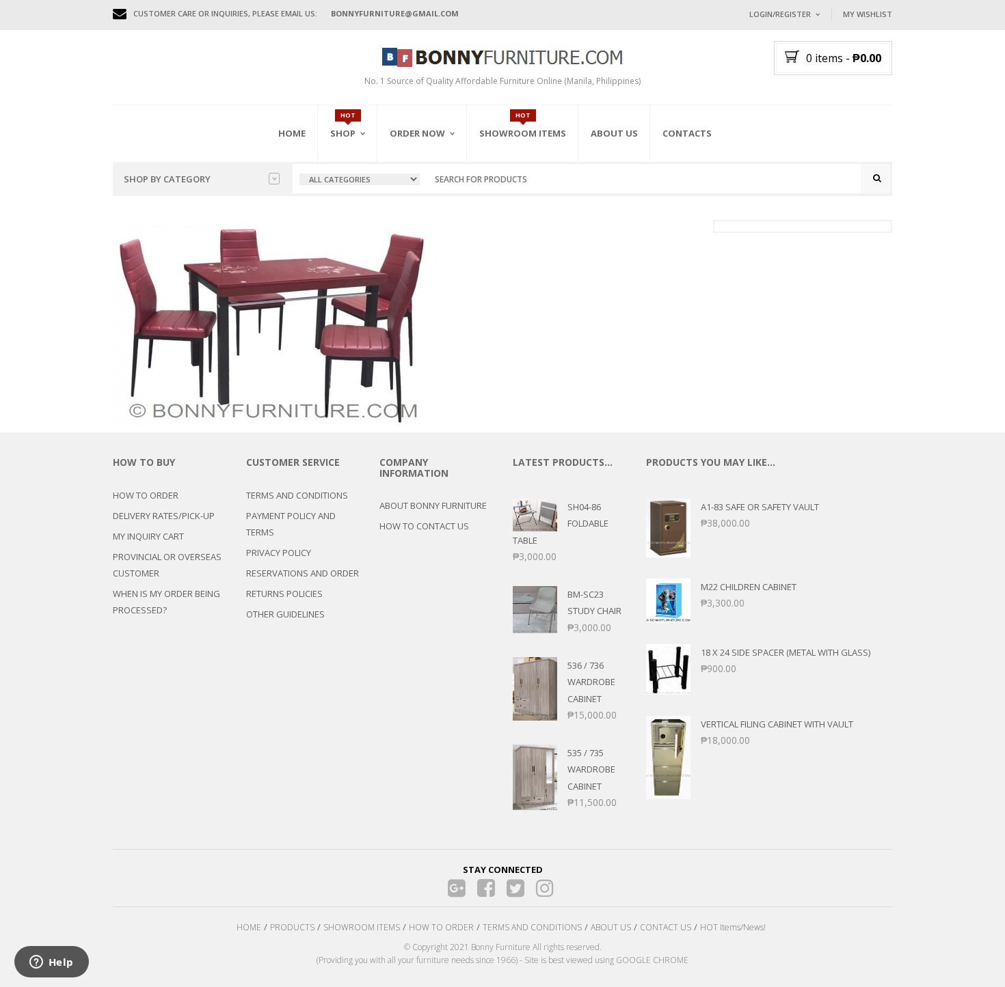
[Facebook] (486, 888)
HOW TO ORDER (145, 495)
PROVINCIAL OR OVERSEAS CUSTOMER (167, 565)
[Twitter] (516, 888)
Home (292, 133)
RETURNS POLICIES (284, 593)
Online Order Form (433, 210)
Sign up (834, 198)
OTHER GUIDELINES (285, 614)
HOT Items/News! (733, 927)
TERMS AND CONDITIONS (297, 495)
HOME (249, 927)
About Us (614, 133)
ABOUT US (611, 927)
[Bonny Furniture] (502, 56)
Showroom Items (522, 133)
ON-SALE (365, 207)
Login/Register (780, 14)
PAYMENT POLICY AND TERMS (291, 524)
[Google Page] (457, 888)
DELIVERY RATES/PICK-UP (164, 516)
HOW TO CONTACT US (424, 526)
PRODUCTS (292, 927)
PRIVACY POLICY (278, 552)
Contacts (687, 133)
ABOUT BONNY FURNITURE (433, 505)
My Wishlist (867, 14)
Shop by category (167, 179)
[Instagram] (545, 888)
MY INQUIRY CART (148, 536)
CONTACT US (665, 927)
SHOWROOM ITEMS (361, 927)
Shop (343, 133)
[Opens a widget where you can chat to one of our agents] (51, 963)
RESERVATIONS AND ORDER (302, 573)
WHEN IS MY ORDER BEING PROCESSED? (166, 601)
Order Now (417, 133)
